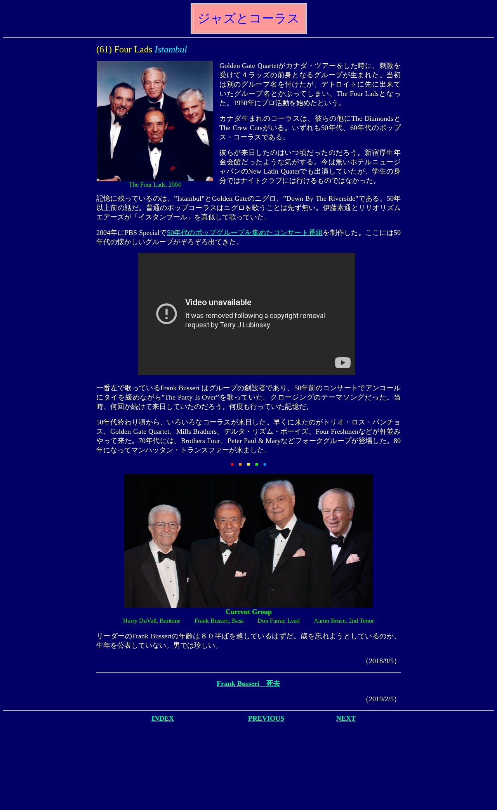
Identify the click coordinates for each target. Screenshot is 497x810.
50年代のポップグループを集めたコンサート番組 (245, 232)
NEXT (346, 718)
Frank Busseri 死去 (248, 683)
